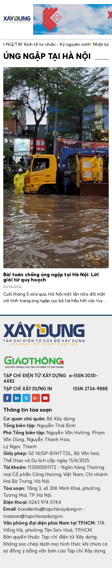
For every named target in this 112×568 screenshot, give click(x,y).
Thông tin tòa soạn (27, 409)
